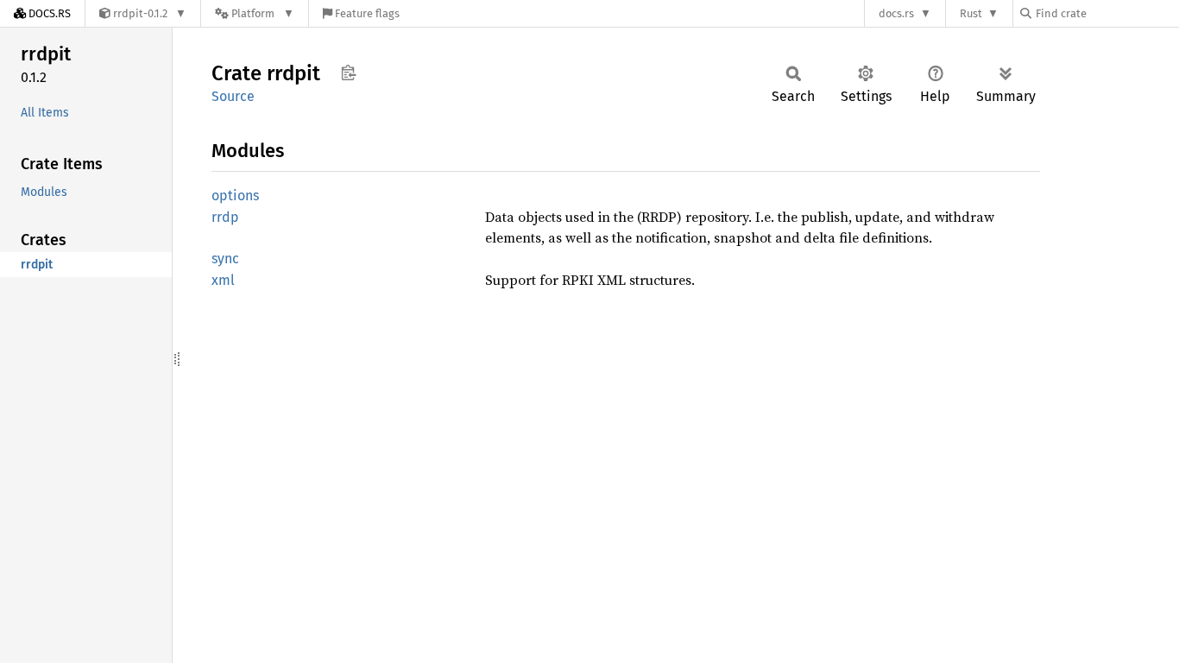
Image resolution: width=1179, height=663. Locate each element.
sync (225, 258)
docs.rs (896, 13)
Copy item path (348, 72)
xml (223, 280)
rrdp (225, 217)
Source (233, 96)
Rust (971, 13)
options (235, 195)
